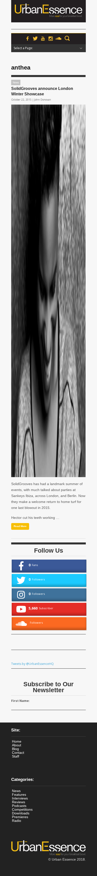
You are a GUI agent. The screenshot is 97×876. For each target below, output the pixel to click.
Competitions (22, 809)
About (16, 745)
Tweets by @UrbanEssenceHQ (32, 664)
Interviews (20, 798)
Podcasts (19, 806)
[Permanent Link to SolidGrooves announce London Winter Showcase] (48, 291)
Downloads (20, 813)
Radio (16, 821)
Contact (18, 753)
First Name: (20, 701)
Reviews (18, 802)
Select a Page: (23, 48)
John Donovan (42, 99)
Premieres (20, 817)
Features (19, 795)
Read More (20, 526)
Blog (15, 749)
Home (16, 741)
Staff (15, 756)
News (16, 82)
